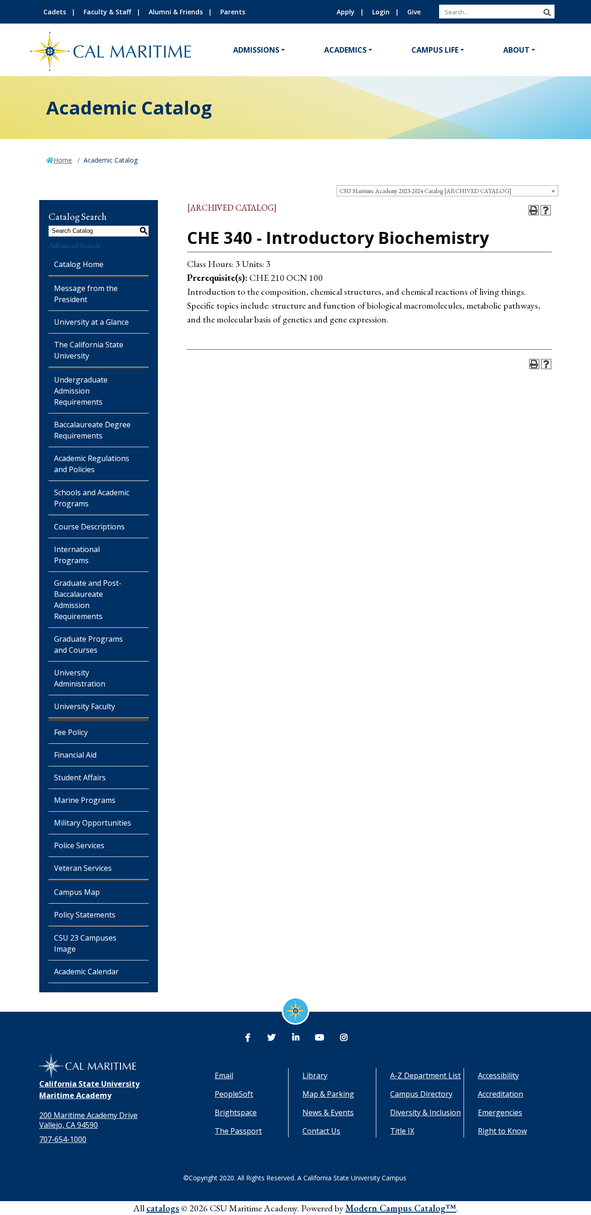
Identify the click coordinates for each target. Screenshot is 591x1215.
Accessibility (498, 1075)
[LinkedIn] (295, 1038)
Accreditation (500, 1094)
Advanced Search (74, 245)
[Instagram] (343, 1038)
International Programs (77, 554)
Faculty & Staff (107, 11)
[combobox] (447, 190)
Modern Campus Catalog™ (400, 1208)
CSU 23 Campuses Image (85, 943)
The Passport (238, 1131)
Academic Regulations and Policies (91, 463)
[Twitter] (271, 1038)
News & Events (328, 1112)
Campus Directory (421, 1094)
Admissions (256, 50)
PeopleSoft (234, 1094)
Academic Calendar (86, 971)
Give (414, 11)
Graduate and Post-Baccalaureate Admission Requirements (87, 599)
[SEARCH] (547, 12)
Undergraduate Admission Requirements (81, 391)
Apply (346, 11)
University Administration (79, 678)
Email (224, 1075)
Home (63, 160)
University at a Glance (91, 322)
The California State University (88, 350)
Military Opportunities (92, 823)
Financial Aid (75, 755)
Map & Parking (328, 1094)
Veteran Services (83, 868)
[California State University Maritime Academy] (110, 51)
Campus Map (77, 892)
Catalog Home (78, 264)
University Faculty (84, 706)
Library (314, 1075)
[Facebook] (247, 1038)
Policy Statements (84, 915)
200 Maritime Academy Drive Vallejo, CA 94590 (88, 1120)
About (516, 50)
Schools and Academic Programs (91, 498)
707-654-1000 (62, 1139)
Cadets (54, 11)
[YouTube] (319, 1038)
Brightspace (236, 1112)
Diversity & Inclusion (425, 1112)
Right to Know (502, 1131)
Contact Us (321, 1131)
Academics (345, 50)
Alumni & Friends (176, 11)
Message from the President (86, 293)
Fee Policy (71, 732)
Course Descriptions (89, 527)
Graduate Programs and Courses (88, 644)
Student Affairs (80, 777)
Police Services (79, 845)
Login (381, 11)
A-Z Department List (425, 1075)
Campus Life (434, 50)
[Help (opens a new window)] (546, 210)
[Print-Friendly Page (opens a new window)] (534, 210)
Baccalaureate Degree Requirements (92, 430)
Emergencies (500, 1112)
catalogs (162, 1208)
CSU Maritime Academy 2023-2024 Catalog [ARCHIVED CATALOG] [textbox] (425, 191)
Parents (232, 11)
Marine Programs (84, 800)
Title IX (402, 1131)
